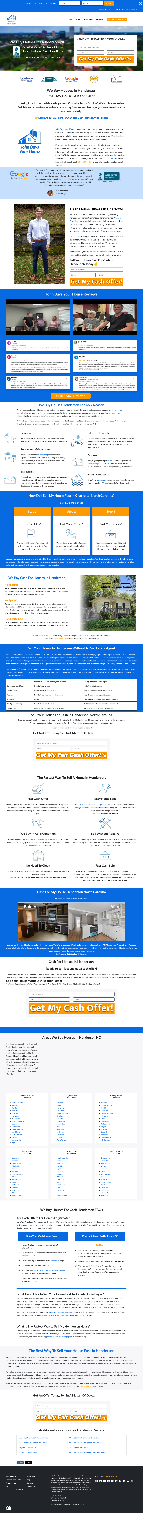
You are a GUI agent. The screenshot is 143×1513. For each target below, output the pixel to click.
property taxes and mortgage (58, 1336)
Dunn (59, 1161)
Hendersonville (62, 1158)
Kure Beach (61, 1179)
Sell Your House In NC (14, 1480)
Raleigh (14, 1108)
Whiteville (60, 1177)
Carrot (82, 1504)
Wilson (103, 1166)
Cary (58, 1187)
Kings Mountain (62, 1113)
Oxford (59, 1174)
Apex (14, 1142)
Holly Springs (106, 1163)
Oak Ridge (16, 1190)
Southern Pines (17, 1174)
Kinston (59, 1182)
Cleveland (104, 1110)
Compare (19, 1490)
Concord (15, 1161)
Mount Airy (16, 1193)
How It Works (11, 1476)
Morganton (61, 1108)
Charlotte (104, 1190)
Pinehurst (60, 1137)
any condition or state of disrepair (36, 839)
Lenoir (103, 1118)
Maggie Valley (106, 1182)
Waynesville (16, 1140)
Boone (59, 1127)
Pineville (104, 1179)
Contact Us (102, 9)
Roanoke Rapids (18, 1121)
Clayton (15, 1177)
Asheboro (15, 1116)
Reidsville (104, 1161)
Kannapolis (61, 1110)
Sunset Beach (106, 1137)
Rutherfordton (62, 1195)
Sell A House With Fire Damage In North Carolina (84, 1442)
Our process (75, 236)
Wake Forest (61, 1140)
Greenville (104, 1187)
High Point (60, 1169)
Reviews (99, 19)
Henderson (16, 1127)
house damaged (43, 454)
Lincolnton (60, 1171)
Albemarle (60, 1129)
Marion (14, 1137)
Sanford (104, 1132)
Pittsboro (15, 1185)
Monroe (104, 1177)
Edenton (60, 1116)
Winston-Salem (17, 1195)
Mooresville (61, 1193)
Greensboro (61, 1121)
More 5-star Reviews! (70, 395)
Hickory (15, 1171)
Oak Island (16, 1113)
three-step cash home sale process (93, 804)
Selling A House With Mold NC (29, 1448)
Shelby (59, 1105)
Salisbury (60, 1103)
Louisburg (60, 1132)
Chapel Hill (105, 1193)
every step (80, 635)
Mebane (104, 1103)
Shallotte (104, 1195)
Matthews (104, 1116)
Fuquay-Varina (106, 1105)
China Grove (16, 1163)
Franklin (104, 1108)
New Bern (60, 1135)
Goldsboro (105, 1121)
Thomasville (105, 1158)
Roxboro (104, 1129)
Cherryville (61, 1190)
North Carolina (17, 1103)
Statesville (16, 1118)
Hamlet (14, 1182)
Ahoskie (15, 1105)
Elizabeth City (17, 1135)
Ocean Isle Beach (107, 1113)
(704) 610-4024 (131, 9)
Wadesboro (16, 1179)
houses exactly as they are (31, 871)
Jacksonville (105, 1124)
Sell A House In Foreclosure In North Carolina (82, 1438)
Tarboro (15, 1187)
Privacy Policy (11, 1483)
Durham (60, 1118)
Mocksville (16, 1166)
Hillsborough (105, 1140)
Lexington (15, 1124)
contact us (54, 1260)
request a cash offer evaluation (60, 1312)
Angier (103, 1127)
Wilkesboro (16, 1110)
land (111, 158)
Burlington (60, 1163)
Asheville (104, 1135)
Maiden (104, 1185)
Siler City (60, 1166)
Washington (16, 1132)
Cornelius (15, 1158)
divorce (110, 460)
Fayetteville (61, 1185)
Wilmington (105, 1174)
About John (31, 1476)
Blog (28, 1480)
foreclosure (101, 480)
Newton (104, 1171)
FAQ (110, 9)
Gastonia (104, 1169)
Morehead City (17, 1129)
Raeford (15, 1169)
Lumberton (61, 1124)
